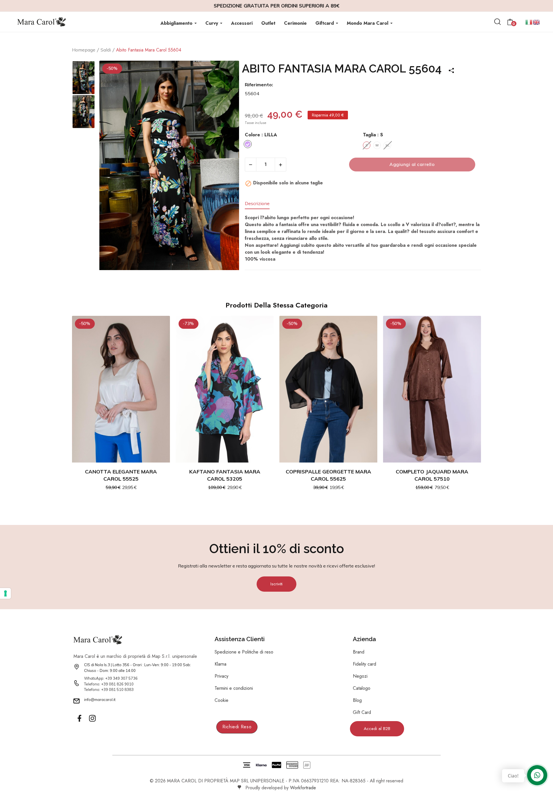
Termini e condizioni (234, 688)
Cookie (221, 700)
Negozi (360, 676)
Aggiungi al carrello (412, 164)
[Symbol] (79, 718)
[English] (536, 21)
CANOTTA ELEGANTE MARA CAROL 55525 (121, 475)
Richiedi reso (236, 726)
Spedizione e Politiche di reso (244, 652)
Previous (111, 166)
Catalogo (361, 688)
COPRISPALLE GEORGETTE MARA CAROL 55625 (328, 475)
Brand (358, 652)
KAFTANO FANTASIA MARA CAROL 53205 (224, 475)
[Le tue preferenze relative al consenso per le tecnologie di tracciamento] (5, 593)
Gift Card (362, 712)
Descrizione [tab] (257, 203)
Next (227, 166)
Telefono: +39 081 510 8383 (109, 689)
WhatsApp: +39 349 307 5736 (111, 678)
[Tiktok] (105, 718)
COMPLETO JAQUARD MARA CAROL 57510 (432, 475)
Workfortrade (303, 787)
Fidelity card (364, 664)
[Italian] (529, 21)
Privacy (221, 676)
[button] (276, 584)
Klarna (220, 664)
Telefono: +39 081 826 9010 (109, 684)
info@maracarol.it (99, 699)
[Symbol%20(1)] (92, 718)
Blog (357, 700)
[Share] (449, 68)
